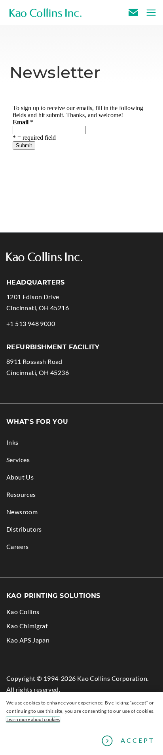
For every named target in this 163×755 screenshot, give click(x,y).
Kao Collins (22, 611)
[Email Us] (135, 12)
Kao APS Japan (39, 641)
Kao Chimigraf (38, 627)
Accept (137, 740)
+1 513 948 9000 (30, 324)
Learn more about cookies (33, 719)
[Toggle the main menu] (149, 12)
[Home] (45, 12)
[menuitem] (81, 439)
